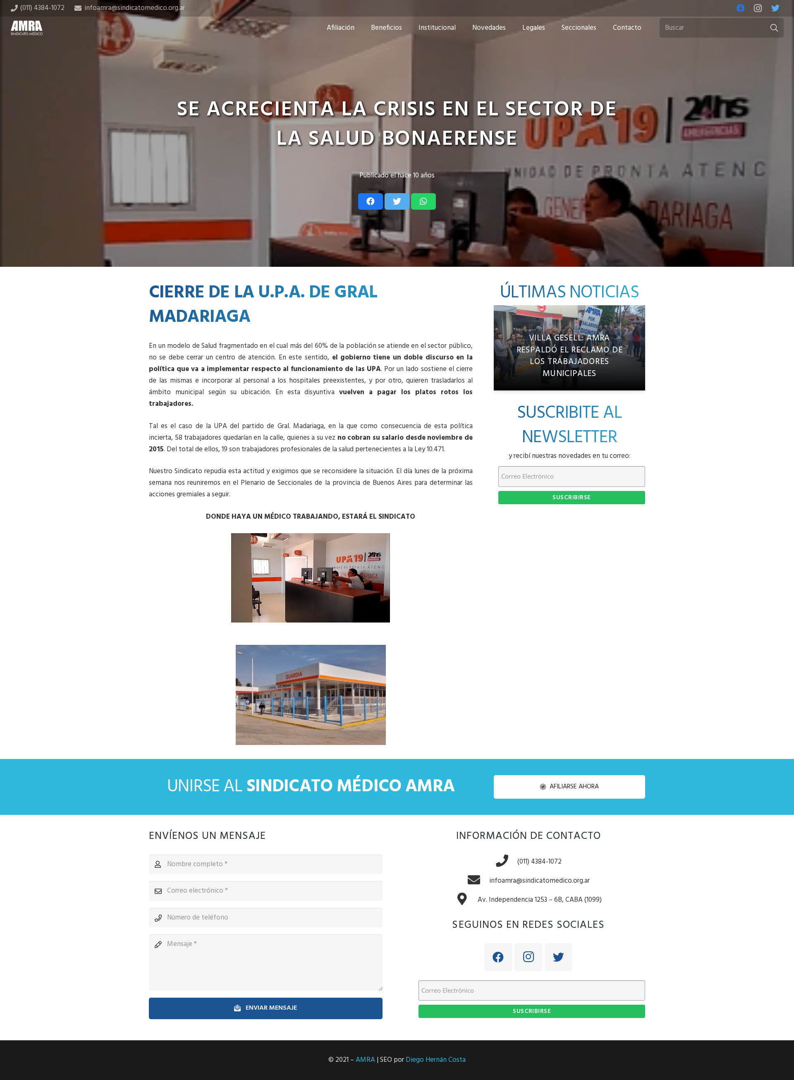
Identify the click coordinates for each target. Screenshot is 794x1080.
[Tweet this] (397, 201)
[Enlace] (27, 28)
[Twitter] (775, 8)
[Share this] (370, 201)
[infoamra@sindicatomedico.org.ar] (478, 881)
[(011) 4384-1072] (506, 862)
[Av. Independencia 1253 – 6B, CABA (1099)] (466, 900)
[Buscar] (774, 28)
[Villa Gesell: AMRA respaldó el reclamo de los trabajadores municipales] (569, 347)
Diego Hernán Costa (436, 1060)
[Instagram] (758, 8)
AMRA (365, 1060)
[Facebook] (740, 8)
